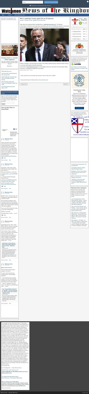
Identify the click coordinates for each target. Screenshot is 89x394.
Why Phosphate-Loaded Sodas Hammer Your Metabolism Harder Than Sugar (9, 83)
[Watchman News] (5, 130)
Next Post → (66, 84)
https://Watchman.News (32, 66)
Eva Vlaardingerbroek (6, 367)
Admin (22, 20)
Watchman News (9, 138)
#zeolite (2, 183)
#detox (8, 184)
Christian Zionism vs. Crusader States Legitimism (9, 58)
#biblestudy (8, 156)
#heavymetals (4, 184)
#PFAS (12, 183)
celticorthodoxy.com (78, 112)
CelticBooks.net (22, 385)
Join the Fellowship (79, 53)
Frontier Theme (85, 392)
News (3, 15)
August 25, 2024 (29, 20)
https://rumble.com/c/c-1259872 (49, 75)
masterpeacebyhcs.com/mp (7, 213)
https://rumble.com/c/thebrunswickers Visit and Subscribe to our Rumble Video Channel (79, 68)
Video (5, 157)
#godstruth (3, 156)
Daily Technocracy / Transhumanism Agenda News (12, 377)
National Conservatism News (40, 20)
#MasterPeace (13, 184)
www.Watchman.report (11, 19)
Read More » (9, 66)
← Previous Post (23, 84)
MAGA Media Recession (6, 71)
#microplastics (8, 183)
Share (10, 160)
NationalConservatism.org (50, 24)
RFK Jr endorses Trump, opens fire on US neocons (36, 19)
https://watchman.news (43, 79)
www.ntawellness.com (11, 254)
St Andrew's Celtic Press (7, 383)
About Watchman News (20, 15)
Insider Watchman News (17, 367)
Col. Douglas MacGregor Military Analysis (10, 376)
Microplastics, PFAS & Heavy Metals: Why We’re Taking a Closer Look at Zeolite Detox (79, 172)
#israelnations (13, 156)
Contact (9, 15)
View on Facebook (4, 160)
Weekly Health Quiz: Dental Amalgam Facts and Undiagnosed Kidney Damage (9, 78)
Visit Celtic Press (79, 108)
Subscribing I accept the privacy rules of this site (41, 5)
